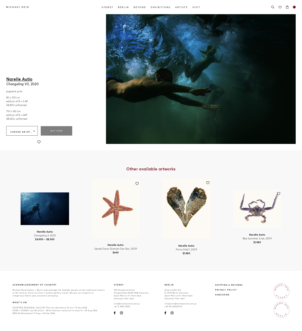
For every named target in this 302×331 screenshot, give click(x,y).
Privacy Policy (226, 290)
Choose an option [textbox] (23, 132)
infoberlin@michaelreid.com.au (181, 303)
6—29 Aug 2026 (55, 310)
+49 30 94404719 (173, 306)
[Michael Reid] (49, 7)
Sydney (107, 7)
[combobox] (22, 131)
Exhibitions (161, 7)
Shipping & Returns (229, 285)
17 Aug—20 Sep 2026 (34, 313)
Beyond (140, 7)
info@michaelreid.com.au (127, 303)
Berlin (123, 7)
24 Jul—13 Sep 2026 (50, 307)
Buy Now (56, 131)
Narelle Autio (19, 79)
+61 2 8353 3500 (122, 306)
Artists (181, 7)
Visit (196, 7)
